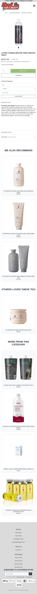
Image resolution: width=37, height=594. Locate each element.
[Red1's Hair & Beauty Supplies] (10, 6)
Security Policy (18, 567)
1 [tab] (18, 47)
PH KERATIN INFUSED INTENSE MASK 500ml (18, 330)
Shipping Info (6, 132)
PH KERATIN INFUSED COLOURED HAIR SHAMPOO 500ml (18, 191)
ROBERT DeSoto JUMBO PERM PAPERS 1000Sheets (18, 469)
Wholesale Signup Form (18, 542)
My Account (18, 532)
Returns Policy (18, 564)
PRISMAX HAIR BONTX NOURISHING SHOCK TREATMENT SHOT (18, 511)
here (18, 61)
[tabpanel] (18, 32)
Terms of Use (18, 557)
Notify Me (23, 70)
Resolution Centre (18, 539)
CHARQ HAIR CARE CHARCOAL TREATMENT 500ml (18, 385)
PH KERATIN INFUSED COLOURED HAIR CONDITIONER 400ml (18, 234)
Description (5, 102)
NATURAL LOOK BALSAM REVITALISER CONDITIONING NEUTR (18, 427)
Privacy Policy (18, 560)
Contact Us (18, 550)
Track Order (18, 535)
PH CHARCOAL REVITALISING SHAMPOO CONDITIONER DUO (18, 277)
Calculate (18, 96)
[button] (18, 75)
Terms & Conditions (20, 576)
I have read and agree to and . (19, 576)
